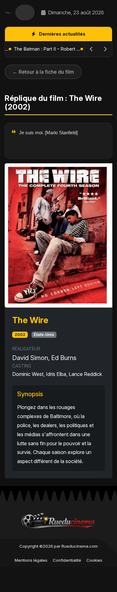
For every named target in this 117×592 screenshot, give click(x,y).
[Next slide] (105, 49)
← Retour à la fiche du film (43, 72)
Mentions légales (31, 560)
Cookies (94, 560)
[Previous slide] (91, 49)
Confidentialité (67, 560)
